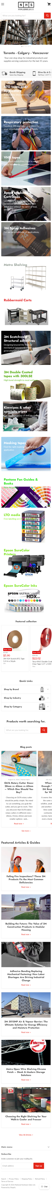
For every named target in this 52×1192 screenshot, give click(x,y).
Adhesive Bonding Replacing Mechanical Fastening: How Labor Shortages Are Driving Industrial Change (26, 975)
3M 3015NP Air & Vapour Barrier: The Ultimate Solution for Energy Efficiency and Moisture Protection (26, 1024)
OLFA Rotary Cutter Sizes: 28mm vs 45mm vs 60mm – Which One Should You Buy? (19, 787)
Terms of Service (7, 1181)
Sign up (38, 1165)
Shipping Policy (27, 1179)
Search (3, 1179)
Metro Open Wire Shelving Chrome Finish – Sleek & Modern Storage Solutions (26, 1072)
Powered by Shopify (8, 1187)
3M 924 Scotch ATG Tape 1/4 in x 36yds (13, 659)
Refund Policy (40, 1179)
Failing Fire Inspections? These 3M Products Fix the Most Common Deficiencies (26, 879)
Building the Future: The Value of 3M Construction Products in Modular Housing (26, 927)
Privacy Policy (14, 1179)
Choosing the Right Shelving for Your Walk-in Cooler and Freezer (26, 1118)
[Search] (47, 15)
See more (25, 831)
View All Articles (25, 1135)
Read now (18, 823)
